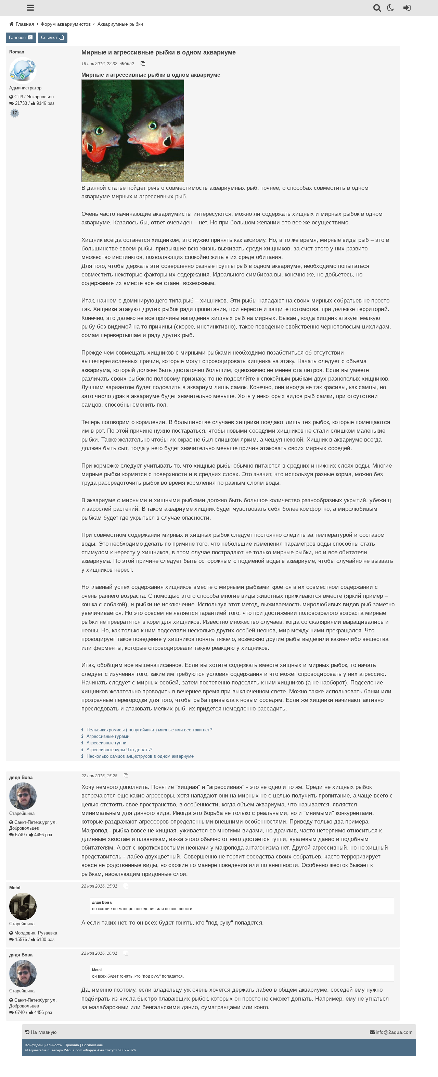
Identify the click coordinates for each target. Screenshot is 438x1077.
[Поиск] (377, 8)
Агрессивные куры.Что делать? (119, 749)
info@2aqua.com (394, 1032)
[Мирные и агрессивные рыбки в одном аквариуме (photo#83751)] (132, 130)
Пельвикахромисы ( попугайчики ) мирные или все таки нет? (149, 729)
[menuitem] (43, 1045)
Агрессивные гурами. (109, 736)
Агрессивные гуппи (106, 742)
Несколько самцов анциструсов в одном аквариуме (140, 756)
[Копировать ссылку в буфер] (143, 63)
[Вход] (406, 8)
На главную (43, 1032)
